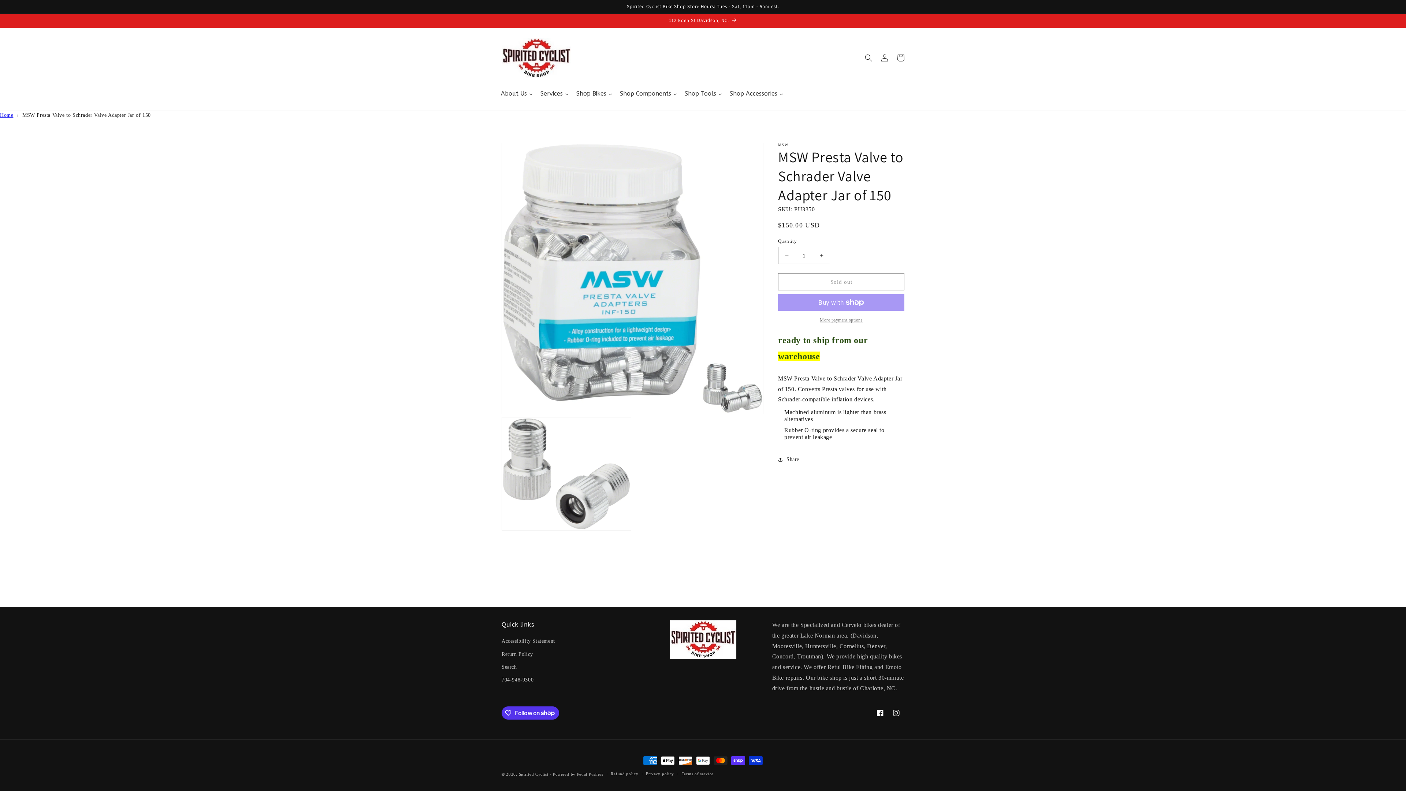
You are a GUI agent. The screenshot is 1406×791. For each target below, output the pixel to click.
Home (6, 115)
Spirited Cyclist (533, 774)
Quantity (787, 241)
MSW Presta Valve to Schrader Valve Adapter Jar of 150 (86, 115)
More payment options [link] (841, 320)
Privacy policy (660, 774)
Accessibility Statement (528, 641)
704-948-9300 (517, 680)
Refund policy (624, 774)
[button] (868, 58)
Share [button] (792, 459)
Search (509, 667)
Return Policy (517, 654)
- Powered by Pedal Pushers (576, 774)
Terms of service (698, 774)
